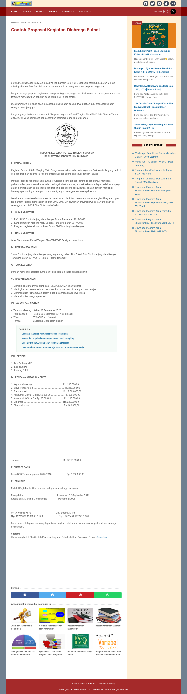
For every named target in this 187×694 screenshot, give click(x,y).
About (82, 683)
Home (14, 11)
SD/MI (52, 11)
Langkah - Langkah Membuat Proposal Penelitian (45, 334)
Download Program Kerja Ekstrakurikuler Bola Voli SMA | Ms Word (152, 190)
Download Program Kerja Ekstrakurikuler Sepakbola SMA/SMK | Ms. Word (154, 202)
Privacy (112, 683)
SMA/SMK (84, 11)
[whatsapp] (108, 595)
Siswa (25, 11)
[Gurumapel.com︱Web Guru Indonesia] (23, 3)
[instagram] (173, 3)
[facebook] (145, 3)
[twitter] (152, 3)
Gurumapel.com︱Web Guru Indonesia (93, 689)
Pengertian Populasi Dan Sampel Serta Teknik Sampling (48, 338)
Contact (92, 683)
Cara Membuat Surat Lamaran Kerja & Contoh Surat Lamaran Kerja (53, 347)
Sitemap (102, 683)
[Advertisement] (66, 57)
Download (102, 537)
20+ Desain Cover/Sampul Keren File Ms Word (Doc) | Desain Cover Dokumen (153, 107)
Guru (39, 11)
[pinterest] (80, 595)
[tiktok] (166, 3)
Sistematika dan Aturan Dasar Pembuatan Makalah (45, 343)
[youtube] (159, 3)
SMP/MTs (67, 11)
